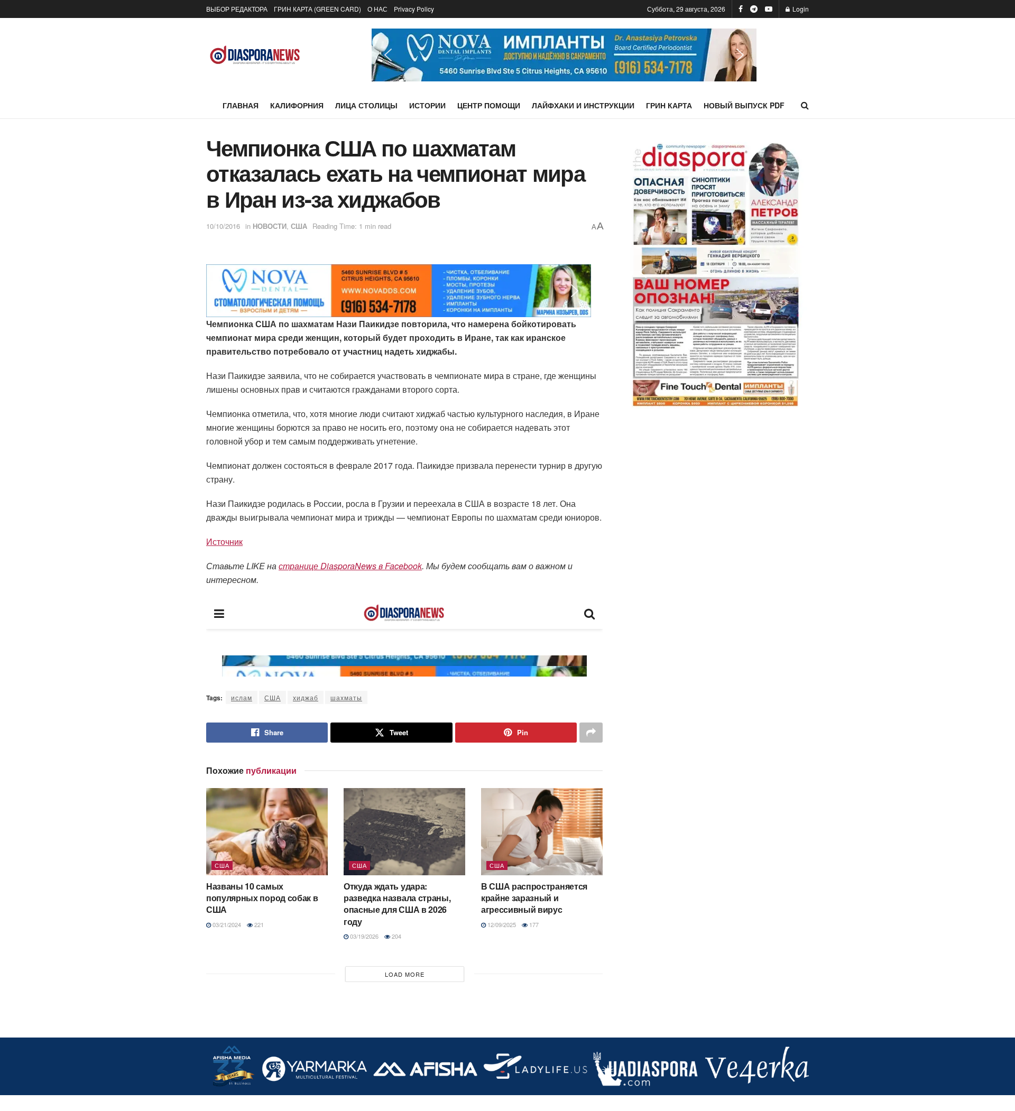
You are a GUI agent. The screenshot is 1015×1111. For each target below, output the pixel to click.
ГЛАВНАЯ (241, 105)
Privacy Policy (414, 8)
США (299, 226)
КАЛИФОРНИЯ (297, 105)
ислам (241, 697)
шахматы (346, 697)
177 (533, 924)
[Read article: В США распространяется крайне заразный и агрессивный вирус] (542, 831)
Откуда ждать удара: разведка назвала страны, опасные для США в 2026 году (397, 904)
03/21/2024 (226, 924)
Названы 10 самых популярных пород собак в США (262, 898)
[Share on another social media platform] (591, 733)
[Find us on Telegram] (754, 9)
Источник (224, 541)
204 (395, 936)
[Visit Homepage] (255, 55)
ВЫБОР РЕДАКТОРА (236, 8)
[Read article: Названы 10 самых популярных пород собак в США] (267, 831)
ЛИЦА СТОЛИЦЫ (366, 105)
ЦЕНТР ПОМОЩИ (488, 105)
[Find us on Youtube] (768, 9)
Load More (405, 974)
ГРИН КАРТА (669, 105)
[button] (564, 55)
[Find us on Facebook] (741, 9)
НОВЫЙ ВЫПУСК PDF (744, 105)
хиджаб (305, 697)
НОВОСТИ (270, 226)
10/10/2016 (223, 226)
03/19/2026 (363, 936)
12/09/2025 (501, 924)
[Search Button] (805, 105)
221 (258, 924)
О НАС (377, 8)
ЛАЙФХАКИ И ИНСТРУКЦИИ (583, 105)
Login (800, 8)
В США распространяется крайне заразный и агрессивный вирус (534, 898)
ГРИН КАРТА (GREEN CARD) (317, 8)
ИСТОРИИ (427, 105)
